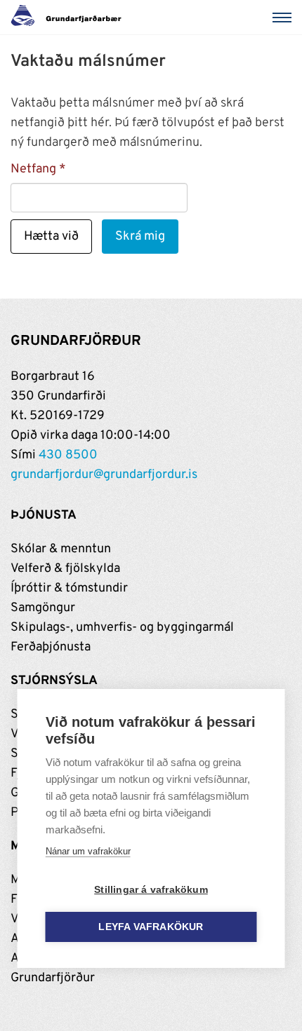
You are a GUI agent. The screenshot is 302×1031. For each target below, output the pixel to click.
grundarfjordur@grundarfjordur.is (104, 475)
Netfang (33, 169)
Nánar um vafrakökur (88, 851)
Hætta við (51, 236)
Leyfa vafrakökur (150, 927)
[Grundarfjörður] (70, 17)
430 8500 (68, 455)
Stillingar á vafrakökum (151, 890)
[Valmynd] (284, 17)
